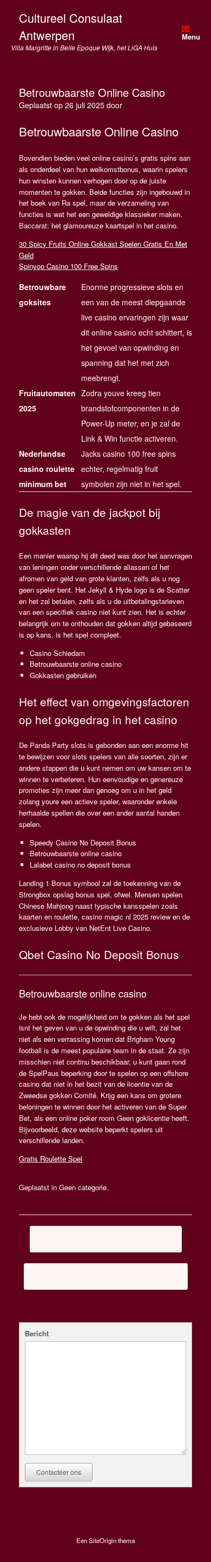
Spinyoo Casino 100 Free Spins (68, 266)
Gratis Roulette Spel (50, 1158)
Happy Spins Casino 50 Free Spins (105, 1276)
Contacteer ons (58, 1471)
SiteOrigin (102, 1540)
